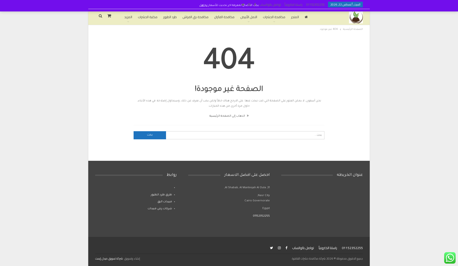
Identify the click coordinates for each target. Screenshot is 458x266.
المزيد (128, 17)
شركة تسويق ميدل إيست (109, 258)
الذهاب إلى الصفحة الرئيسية (227, 116)
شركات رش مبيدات (160, 208)
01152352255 (315, 4)
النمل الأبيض (248, 17)
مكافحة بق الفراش (195, 17)
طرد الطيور (170, 17)
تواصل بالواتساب (270, 4)
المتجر (295, 17)
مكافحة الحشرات (274, 17)
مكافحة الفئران (224, 17)
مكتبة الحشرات (147, 17)
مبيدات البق (164, 201)
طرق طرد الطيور (161, 195)
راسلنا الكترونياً (293, 4)
